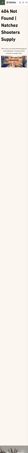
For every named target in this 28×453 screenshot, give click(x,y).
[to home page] (11, 2)
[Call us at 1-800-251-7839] (20, 2)
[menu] (2, 2)
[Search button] (23, 2)
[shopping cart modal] (26, 2)
